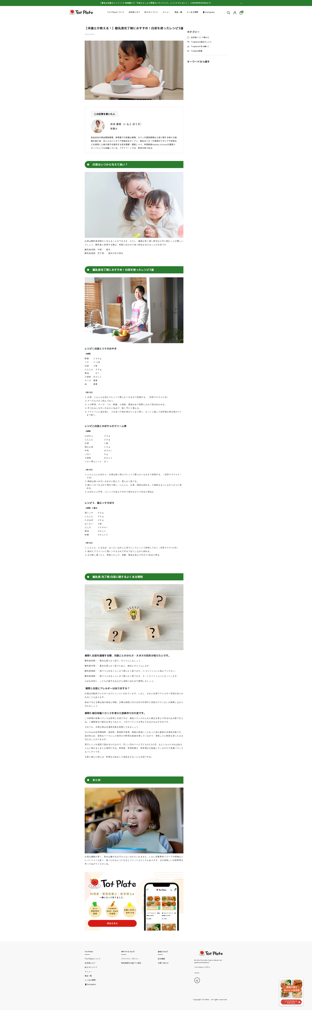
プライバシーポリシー (130, 958)
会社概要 (161, 958)
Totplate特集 (196, 51)
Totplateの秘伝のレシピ (201, 42)
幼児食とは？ (134, 12)
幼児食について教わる (200, 37)
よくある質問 (192, 12)
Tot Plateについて (115, 12)
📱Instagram (209, 12)
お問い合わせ (163, 963)
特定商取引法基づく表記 (131, 963)
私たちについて (151, 12)
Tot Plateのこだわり (202, 967)
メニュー (166, 12)
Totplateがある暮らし (200, 46)
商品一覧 (178, 12)
